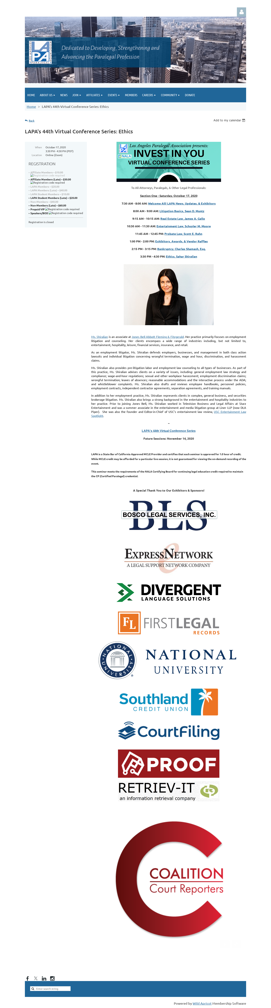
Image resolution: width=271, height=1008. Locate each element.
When (38, 147)
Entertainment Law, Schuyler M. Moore (184, 226)
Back (31, 120)
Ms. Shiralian (99, 336)
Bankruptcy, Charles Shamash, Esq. (181, 249)
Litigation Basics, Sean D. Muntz (181, 211)
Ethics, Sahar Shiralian (181, 256)
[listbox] (229, 120)
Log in (241, 12)
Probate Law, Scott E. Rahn (183, 234)
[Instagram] (52, 978)
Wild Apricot (202, 1003)
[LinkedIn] (44, 978)
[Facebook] (27, 978)
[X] (35, 978)
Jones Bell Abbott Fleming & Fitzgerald (158, 336)
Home (31, 106)
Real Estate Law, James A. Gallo (182, 218)
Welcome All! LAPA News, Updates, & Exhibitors (182, 203)
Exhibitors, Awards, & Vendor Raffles (181, 241)
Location (37, 155)
